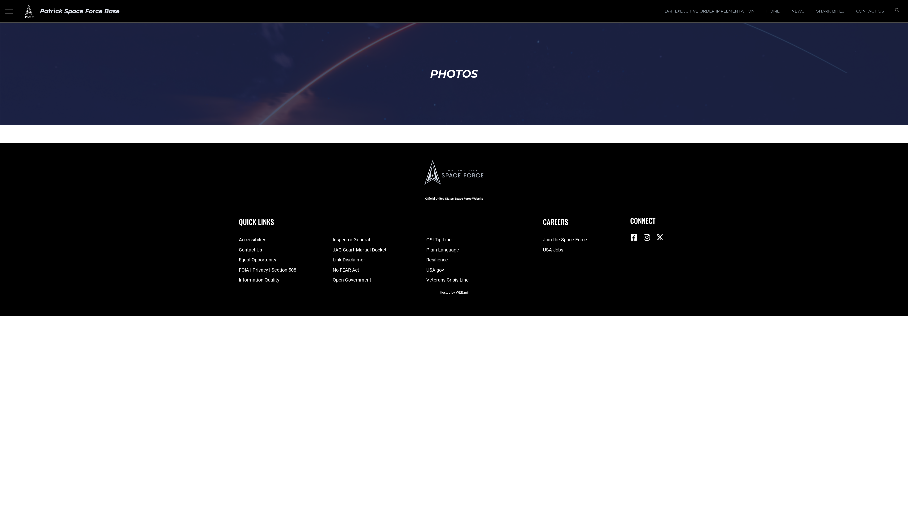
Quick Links (256, 221)
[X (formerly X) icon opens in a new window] (659, 237)
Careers (555, 221)
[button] (7, 11)
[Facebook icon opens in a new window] (633, 237)
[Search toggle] (896, 11)
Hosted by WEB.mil (454, 292)
